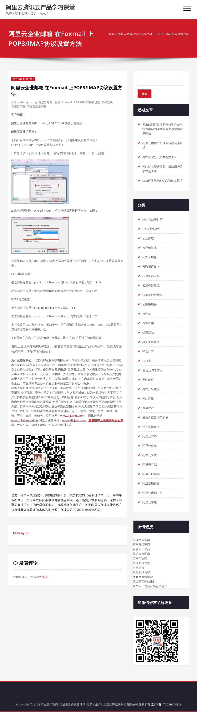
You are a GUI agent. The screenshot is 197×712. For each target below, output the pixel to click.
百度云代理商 (141, 549)
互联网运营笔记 (143, 577)
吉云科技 (138, 567)
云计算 (146, 314)
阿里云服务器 (151, 483)
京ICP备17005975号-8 (166, 704)
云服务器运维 (151, 285)
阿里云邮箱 (45, 102)
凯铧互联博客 (141, 572)
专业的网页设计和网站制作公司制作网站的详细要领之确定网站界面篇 (162, 128)
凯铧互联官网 (141, 540)
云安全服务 (149, 257)
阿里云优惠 (149, 445)
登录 (45, 577)
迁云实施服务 (151, 427)
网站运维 (148, 398)
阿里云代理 (18, 106)
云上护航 (148, 238)
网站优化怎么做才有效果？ (159, 157)
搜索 (144, 94)
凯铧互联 (107, 102)
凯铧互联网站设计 (144, 581)
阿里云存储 (149, 464)
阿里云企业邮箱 (36, 106)
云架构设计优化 (152, 295)
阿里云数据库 (151, 474)
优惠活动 (148, 332)
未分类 (146, 361)
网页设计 (148, 408)
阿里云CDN (149, 436)
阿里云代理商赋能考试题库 (150, 586)
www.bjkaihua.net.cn (24, 420)
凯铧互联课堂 (141, 563)
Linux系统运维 (151, 229)
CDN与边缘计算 (152, 219)
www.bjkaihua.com (72, 415)
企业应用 (148, 323)
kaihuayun (25, 102)
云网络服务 (149, 304)
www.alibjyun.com (74, 420)
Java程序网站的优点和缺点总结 (162, 180)
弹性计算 (148, 351)
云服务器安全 (151, 276)
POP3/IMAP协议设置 (87, 102)
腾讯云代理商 (141, 554)
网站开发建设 (151, 389)
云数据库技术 (151, 266)
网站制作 (148, 379)
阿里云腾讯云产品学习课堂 (40, 7)
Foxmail (66, 102)
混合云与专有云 (152, 370)
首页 (111, 34)
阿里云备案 (149, 455)
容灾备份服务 (151, 342)
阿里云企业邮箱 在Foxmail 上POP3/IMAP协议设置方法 (153, 34)
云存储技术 (149, 248)
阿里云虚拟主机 (152, 493)
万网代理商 (140, 558)
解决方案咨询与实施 (155, 417)
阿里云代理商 (141, 544)
